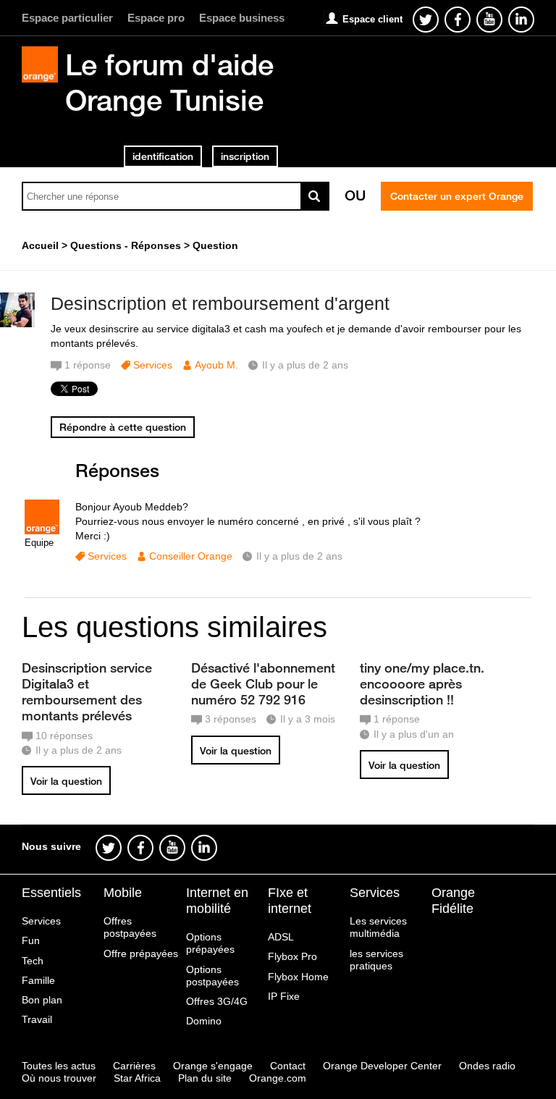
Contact (288, 1065)
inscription (245, 156)
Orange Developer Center (382, 1065)
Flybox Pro (292, 956)
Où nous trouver (59, 1078)
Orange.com (277, 1078)
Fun (31, 940)
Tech (32, 961)
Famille (38, 980)
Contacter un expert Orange (456, 196)
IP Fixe (284, 996)
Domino (204, 1021)
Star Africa (137, 1078)
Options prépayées (210, 943)
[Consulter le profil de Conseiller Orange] (42, 531)
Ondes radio (487, 1065)
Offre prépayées (141, 953)
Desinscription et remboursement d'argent (220, 303)
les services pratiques (376, 960)
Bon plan (42, 1000)
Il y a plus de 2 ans (299, 556)
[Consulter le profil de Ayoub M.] (17, 324)
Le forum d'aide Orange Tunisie (169, 82)
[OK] (314, 196)
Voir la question (66, 781)
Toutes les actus (59, 1065)
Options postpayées (212, 976)
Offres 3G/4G (217, 1001)
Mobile (123, 892)
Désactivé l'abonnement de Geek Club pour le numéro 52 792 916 (263, 683)
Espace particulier (67, 18)
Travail (37, 1019)
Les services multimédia (378, 927)
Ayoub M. (216, 365)
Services (152, 365)
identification (162, 156)
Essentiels (51, 892)
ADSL (281, 937)
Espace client (372, 19)
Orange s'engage (213, 1065)
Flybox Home (298, 976)
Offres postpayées (130, 927)
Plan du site (205, 1078)
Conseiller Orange (190, 556)
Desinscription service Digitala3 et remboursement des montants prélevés (87, 691)
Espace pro (156, 18)
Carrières (134, 1065)
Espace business (242, 18)
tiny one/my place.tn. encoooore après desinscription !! (422, 683)
